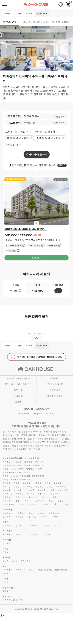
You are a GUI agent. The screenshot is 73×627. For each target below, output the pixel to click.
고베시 (31, 570)
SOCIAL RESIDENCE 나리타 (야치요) (25, 228)
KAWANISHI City (45, 570)
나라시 (6, 582)
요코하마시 (7, 534)
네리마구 (19, 493)
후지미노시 (33, 516)
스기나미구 (29, 490)
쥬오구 (16, 483)
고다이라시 (46, 504)
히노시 (51, 501)
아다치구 (30, 493)
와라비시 (45, 516)
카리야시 (6, 543)
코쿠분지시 (62, 501)
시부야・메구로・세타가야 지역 (16, 472)
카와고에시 (20, 516)
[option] (36, 201)
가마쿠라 (47, 534)
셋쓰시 (15, 561)
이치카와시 (7, 525)
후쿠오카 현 (8, 587)
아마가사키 (20, 570)
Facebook (24, 413)
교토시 (6, 552)
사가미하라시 (34, 534)
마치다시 (28, 501)
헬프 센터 (18, 390)
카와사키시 (20, 534)
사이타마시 (7, 513)
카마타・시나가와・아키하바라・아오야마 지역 (23, 476)
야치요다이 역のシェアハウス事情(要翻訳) (46, 21)
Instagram (37, 413)
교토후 (6, 548)
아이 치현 (7, 539)
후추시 (55, 497)
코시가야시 (7, 516)
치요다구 (6, 483)
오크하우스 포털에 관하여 (18, 378)
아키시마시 (7, 501)
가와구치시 (20, 513)
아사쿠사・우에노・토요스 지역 (16, 479)
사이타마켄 (7, 509)
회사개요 (54, 378)
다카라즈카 (7, 570)
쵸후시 (18, 501)
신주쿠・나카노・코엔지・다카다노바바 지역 (22, 469)
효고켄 (6, 566)
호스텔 (18, 401)
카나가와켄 (7, 531)
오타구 (49, 486)
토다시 (31, 513)
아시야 (6, 573)
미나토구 (26, 483)
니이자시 (41, 513)
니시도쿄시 (33, 504)
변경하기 (60, 116)
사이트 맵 (18, 396)
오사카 (6, 561)
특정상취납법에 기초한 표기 (18, 384)
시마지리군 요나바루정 (13, 600)
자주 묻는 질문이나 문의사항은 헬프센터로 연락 (39, 357)
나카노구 (17, 490)
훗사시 (57, 504)
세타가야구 (60, 486)
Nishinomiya (61, 570)
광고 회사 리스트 (55, 396)
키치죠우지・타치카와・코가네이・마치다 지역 (23, 462)
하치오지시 (7, 497)
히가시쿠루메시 (9, 504)
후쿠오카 (6, 591)
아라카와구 (62, 490)
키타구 (51, 490)
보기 (58, 290)
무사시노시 (33, 497)
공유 (61, 165)
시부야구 (6, 490)
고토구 (16, 486)
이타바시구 (7, 493)
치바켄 (6, 522)
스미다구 (6, 486)
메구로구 (39, 486)
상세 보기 (36, 257)
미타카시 (45, 497)
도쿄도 (6, 458)
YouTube (50, 413)
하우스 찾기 (9, 21)
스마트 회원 (54, 390)
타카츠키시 (25, 561)
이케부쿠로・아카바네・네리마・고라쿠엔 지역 (23, 465)
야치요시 (58, 525)
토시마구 (41, 490)
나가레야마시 (34, 525)
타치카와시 (20, 497)
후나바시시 (20, 525)
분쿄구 (47, 483)
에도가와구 (55, 493)
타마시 (22, 504)
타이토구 (57, 483)
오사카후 (6, 557)
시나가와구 (27, 486)
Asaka (55, 516)
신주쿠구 (37, 483)
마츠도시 (47, 525)
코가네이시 (40, 501)
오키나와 (6, 596)
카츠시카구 (42, 493)
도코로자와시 (54, 513)
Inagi (65, 504)
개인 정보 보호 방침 (55, 384)
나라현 (6, 578)
